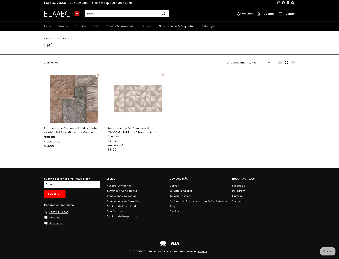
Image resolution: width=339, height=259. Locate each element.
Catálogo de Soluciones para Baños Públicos (198, 201)
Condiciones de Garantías (123, 201)
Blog (172, 206)
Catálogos (208, 26)
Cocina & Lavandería (121, 26)
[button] (98, 74)
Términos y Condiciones (122, 191)
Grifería (81, 26)
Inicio (47, 38)
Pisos (47, 26)
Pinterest (237, 196)
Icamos (202, 251)
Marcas (174, 185)
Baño (96, 26)
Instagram (238, 191)
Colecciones (62, 38)
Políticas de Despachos (122, 216)
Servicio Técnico (180, 196)
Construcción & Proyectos (176, 26)
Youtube (237, 201)
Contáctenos (115, 211)
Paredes (63, 26)
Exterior (147, 26)
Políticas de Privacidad (121, 206)
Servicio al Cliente (181, 191)
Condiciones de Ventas (121, 196)
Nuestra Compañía (119, 185)
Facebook (238, 185)
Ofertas (174, 211)
